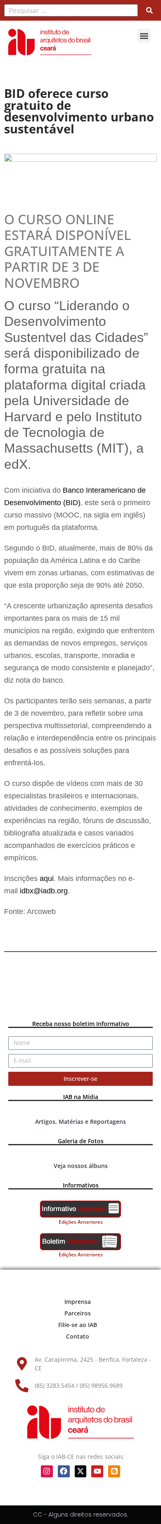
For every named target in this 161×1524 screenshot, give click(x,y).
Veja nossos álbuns (81, 1166)
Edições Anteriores (81, 1221)
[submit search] (149, 10)
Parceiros (77, 1313)
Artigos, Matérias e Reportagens (80, 1121)
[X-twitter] (81, 1471)
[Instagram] (47, 1471)
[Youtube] (97, 1471)
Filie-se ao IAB (77, 1325)
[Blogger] (114, 1471)
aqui (47, 878)
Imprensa (77, 1302)
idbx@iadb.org (44, 891)
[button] (144, 36)
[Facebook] (64, 1471)
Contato (77, 1336)
